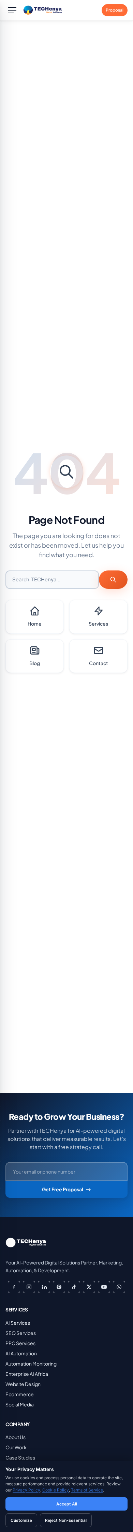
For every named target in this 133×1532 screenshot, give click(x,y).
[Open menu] (12, 10)
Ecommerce (19, 1394)
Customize (21, 1520)
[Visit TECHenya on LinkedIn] (44, 1287)
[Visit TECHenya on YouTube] (104, 1287)
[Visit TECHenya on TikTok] (74, 1287)
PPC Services (20, 1343)
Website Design (23, 1384)
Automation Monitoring (31, 1363)
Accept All (66, 1503)
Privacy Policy (26, 1490)
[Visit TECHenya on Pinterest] (59, 1287)
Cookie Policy (55, 1490)
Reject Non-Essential (66, 1520)
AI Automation (21, 1353)
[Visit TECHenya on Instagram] (29, 1287)
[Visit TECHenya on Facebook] (14, 1287)
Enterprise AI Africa (26, 1374)
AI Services (17, 1323)
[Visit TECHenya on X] (89, 1287)
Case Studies (20, 1457)
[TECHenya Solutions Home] (44, 10)
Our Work (16, 1447)
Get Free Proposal (62, 1189)
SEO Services (20, 1333)
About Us (15, 1437)
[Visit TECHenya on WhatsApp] (119, 1287)
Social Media (19, 1404)
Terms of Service (87, 1490)
